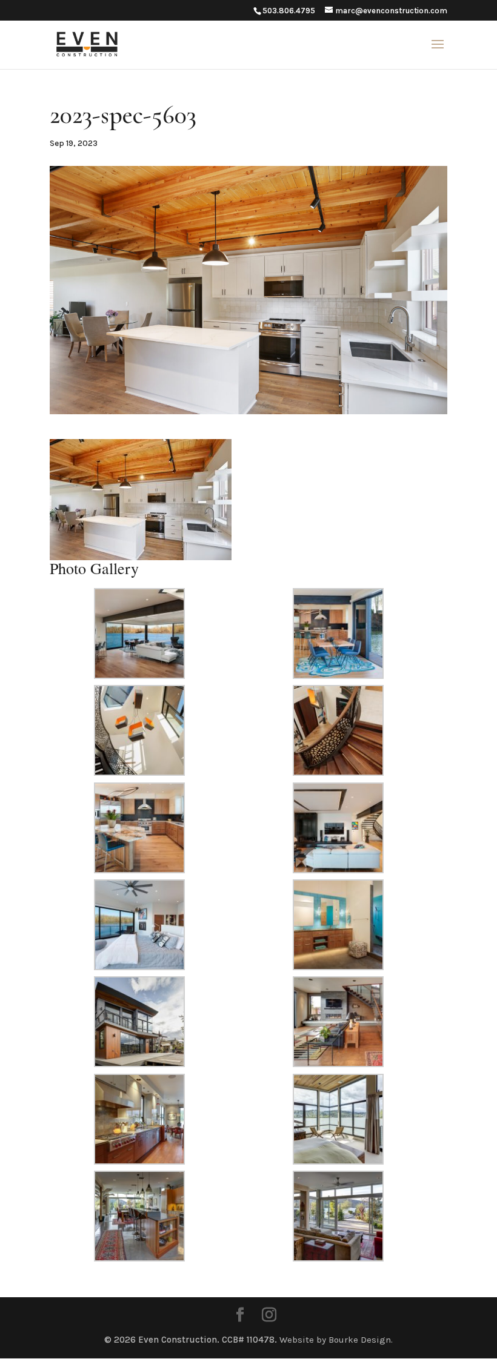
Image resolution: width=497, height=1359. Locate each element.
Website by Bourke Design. (336, 1339)
